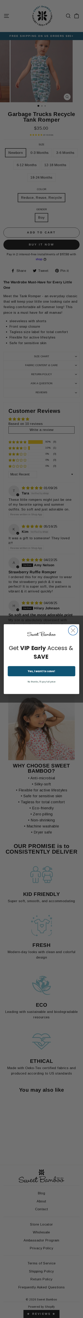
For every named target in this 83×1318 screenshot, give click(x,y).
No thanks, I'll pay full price (42, 681)
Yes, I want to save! (41, 671)
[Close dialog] (73, 630)
